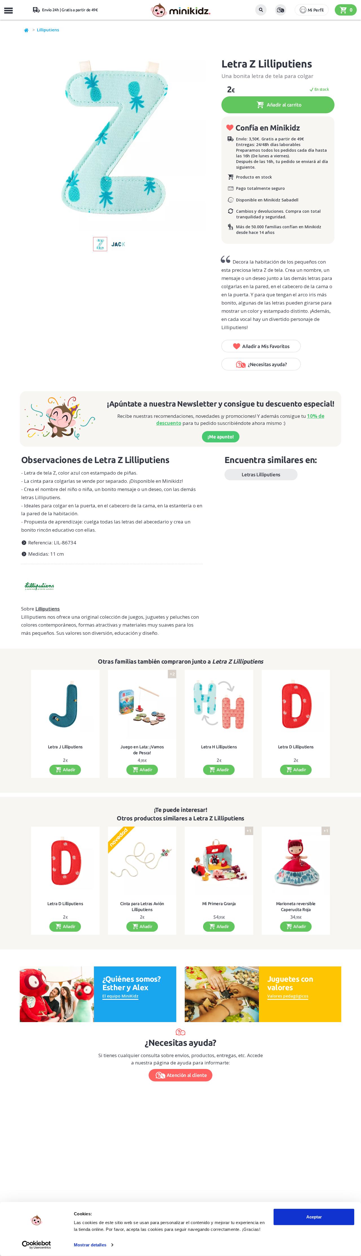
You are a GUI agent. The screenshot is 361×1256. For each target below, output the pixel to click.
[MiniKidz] (26, 29)
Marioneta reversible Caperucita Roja (296, 906)
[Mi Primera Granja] (219, 861)
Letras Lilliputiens (261, 474)
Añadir (68, 769)
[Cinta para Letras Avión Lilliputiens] (142, 861)
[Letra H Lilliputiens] (219, 704)
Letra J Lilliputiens (65, 746)
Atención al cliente (187, 1075)
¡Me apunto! (221, 436)
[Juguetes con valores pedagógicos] (222, 993)
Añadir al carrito (283, 104)
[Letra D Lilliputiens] (296, 704)
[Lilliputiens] (111, 584)
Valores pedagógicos (287, 996)
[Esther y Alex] (57, 993)
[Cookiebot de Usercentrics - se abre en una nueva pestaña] (36, 1245)
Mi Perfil (315, 10)
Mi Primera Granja (219, 903)
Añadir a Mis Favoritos (266, 346)
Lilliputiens (48, 29)
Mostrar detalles (90, 1244)
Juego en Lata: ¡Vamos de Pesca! (142, 749)
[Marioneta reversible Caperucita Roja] (296, 861)
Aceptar (314, 1216)
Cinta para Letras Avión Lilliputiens (142, 906)
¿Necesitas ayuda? (267, 364)
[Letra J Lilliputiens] (65, 704)
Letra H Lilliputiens (219, 746)
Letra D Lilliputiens (296, 746)
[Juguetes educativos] (180, 10)
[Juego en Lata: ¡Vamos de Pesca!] (142, 704)
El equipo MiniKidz (120, 996)
